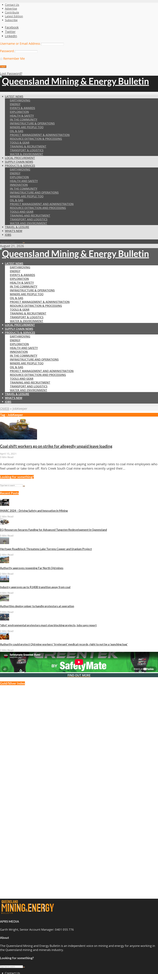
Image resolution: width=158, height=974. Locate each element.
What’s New (13, 231)
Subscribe (11, 20)
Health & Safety (22, 116)
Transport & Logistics (26, 150)
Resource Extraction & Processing (36, 139)
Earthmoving (20, 100)
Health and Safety (24, 181)
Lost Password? (11, 73)
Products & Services (20, 165)
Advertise (11, 8)
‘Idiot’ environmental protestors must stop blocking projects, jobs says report (48, 625)
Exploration (19, 112)
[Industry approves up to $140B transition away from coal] (4, 581)
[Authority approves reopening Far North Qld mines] (4, 562)
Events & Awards (22, 108)
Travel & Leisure (17, 227)
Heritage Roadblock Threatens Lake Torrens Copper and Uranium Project (46, 549)
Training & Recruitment (28, 146)
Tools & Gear (19, 142)
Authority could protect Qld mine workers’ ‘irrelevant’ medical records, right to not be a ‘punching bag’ (64, 644)
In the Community (23, 189)
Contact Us (12, 5)
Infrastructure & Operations (32, 123)
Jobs (8, 235)
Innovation (19, 185)
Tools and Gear (21, 212)
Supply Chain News (19, 162)
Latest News (14, 96)
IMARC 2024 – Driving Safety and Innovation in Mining (34, 510)
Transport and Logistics (28, 219)
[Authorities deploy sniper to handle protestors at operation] (4, 600)
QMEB (4, 408)
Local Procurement (20, 158)
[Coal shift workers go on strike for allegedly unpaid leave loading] (18, 438)
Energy (15, 104)
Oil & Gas (16, 131)
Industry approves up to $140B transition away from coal (35, 587)
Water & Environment (26, 154)
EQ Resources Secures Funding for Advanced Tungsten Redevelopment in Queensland (53, 529)
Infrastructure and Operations (34, 192)
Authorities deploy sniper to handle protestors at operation (37, 606)
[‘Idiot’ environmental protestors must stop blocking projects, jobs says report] (4, 619)
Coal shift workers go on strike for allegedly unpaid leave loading (56, 446)
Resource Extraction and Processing (38, 208)
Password (7, 51)
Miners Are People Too (26, 127)
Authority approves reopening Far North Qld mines (31, 568)
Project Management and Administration (42, 204)
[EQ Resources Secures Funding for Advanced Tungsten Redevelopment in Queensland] (4, 524)
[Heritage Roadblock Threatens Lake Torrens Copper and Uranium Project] (4, 543)
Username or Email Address (20, 43)
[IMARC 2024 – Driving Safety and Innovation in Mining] (4, 505)
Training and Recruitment (30, 215)
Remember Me (13, 58)
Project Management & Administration (40, 135)
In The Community (23, 119)
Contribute (12, 12)
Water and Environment (28, 223)
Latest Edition (14, 16)
